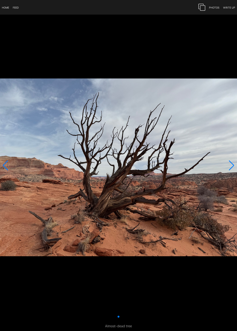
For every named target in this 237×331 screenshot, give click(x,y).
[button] (5, 165)
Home (5, 7)
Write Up (229, 7)
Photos (214, 7)
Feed (16, 7)
